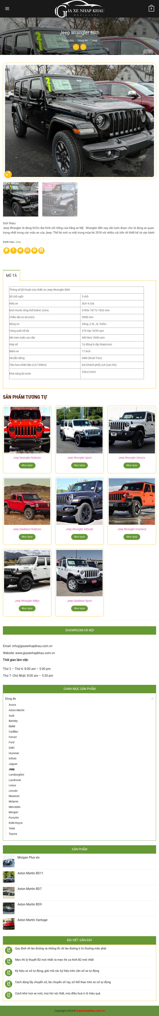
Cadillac (13, 731)
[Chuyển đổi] (152, 699)
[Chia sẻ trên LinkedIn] (41, 250)
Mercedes (14, 806)
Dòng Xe (83, 40)
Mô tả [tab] (11, 275)
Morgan (13, 812)
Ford (11, 742)
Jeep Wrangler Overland (132, 529)
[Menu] (7, 8)
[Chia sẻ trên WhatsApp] (6, 250)
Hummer (14, 753)
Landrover (15, 780)
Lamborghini (16, 774)
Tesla (12, 828)
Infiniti (12, 758)
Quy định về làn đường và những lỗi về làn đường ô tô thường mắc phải (60, 948)
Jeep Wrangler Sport (79, 457)
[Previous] (10, 121)
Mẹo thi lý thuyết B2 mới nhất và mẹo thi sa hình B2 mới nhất (54, 959)
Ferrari (13, 737)
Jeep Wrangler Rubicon (27, 457)
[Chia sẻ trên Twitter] (20, 250)
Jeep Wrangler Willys (27, 601)
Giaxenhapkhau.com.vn (90, 1010)
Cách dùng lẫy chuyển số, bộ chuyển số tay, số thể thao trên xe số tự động (63, 982)
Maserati (14, 796)
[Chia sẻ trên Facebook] (13, 250)
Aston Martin (16, 710)
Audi (11, 715)
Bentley (13, 720)
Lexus (12, 785)
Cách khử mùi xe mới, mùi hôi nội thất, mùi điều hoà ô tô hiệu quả (57, 993)
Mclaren (13, 801)
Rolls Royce (15, 822)
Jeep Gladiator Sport (79, 601)
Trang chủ (68, 40)
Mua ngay (27, 465)
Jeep (94, 40)
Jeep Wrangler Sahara (131, 457)
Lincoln (13, 790)
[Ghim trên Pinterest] (34, 250)
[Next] (148, 121)
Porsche (14, 817)
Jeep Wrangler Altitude (79, 529)
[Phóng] (8, 174)
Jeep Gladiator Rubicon (27, 529)
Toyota (13, 833)
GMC (12, 747)
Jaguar (13, 763)
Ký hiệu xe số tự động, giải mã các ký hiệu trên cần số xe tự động (57, 971)
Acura (12, 704)
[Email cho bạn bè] (27, 250)
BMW (12, 726)
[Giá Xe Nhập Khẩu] (79, 9)
